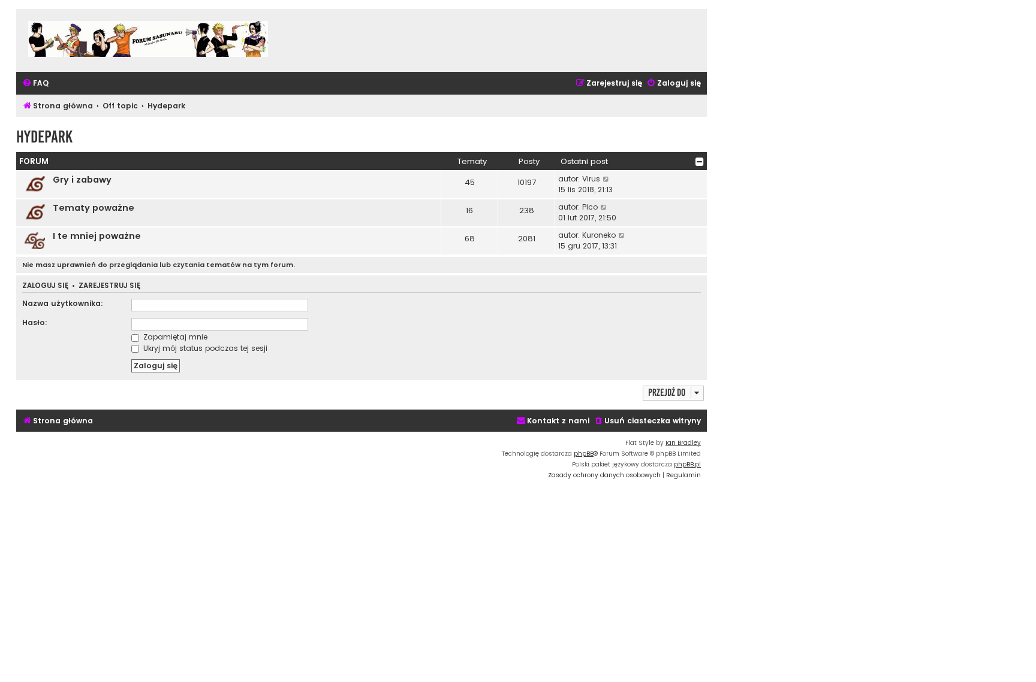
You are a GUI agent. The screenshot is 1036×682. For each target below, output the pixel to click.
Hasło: (34, 322)
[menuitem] (35, 83)
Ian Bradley (683, 442)
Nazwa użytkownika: (62, 303)
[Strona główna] (148, 40)
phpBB (584, 453)
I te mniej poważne (97, 236)
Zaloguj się (45, 285)
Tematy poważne (93, 208)
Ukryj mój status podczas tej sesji (204, 348)
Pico (590, 207)
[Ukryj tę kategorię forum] (699, 161)
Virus (591, 179)
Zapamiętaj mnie (174, 337)
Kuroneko (599, 235)
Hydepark (44, 137)
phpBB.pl (687, 464)
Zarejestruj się (109, 285)
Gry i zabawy (82, 180)
